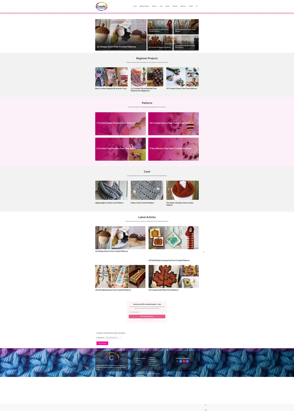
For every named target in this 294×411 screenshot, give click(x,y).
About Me (151, 359)
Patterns (154, 6)
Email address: (100, 337)
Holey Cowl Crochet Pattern (142, 203)
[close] (205, 405)
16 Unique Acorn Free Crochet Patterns (111, 251)
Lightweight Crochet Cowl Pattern (109, 203)
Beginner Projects (144, 6)
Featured (175, 6)
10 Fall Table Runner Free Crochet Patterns (113, 290)
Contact (191, 6)
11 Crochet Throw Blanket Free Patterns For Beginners (144, 89)
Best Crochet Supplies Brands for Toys (111, 88)
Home (135, 6)
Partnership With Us (154, 365)
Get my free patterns (147, 316)
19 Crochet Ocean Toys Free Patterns (181, 88)
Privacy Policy (153, 361)
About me (183, 6)
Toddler (168, 6)
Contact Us (152, 357)
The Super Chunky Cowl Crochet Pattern (179, 204)
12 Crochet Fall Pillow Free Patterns (163, 290)
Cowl (161, 6)
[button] (196, 6)
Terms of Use (152, 363)
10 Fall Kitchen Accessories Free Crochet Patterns (169, 260)
